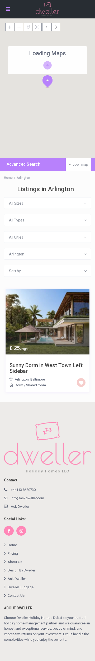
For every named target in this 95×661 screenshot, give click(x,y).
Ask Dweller (20, 507)
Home (8, 178)
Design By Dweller (21, 570)
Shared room (36, 385)
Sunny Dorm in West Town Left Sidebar (46, 368)
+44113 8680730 (23, 490)
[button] (47, 81)
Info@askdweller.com (27, 498)
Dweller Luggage (21, 587)
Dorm (19, 385)
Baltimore (37, 379)
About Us (15, 562)
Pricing (13, 553)
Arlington (22, 379)
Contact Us (16, 596)
